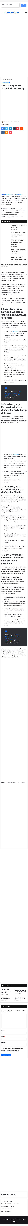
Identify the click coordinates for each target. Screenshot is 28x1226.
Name (3, 1030)
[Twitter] (6, 128)
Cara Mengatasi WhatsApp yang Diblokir (13, 394)
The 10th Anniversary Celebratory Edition (20, 991)
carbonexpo (6, 121)
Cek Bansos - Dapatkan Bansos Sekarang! (6, 991)
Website (3, 1042)
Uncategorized (10, 79)
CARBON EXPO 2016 (20, 998)
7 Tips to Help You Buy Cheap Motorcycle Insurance (17, 242)
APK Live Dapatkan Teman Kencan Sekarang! (14, 264)
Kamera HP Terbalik (6, 1211)
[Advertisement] (14, 31)
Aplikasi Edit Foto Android (7, 1209)
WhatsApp (16, 331)
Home (4, 79)
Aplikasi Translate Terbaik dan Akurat (10, 1203)
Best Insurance (5, 998)
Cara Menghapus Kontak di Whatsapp (11, 194)
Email (3, 1036)
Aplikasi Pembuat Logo (6, 1201)
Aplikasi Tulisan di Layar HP (7, 1206)
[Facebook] (3, 128)
